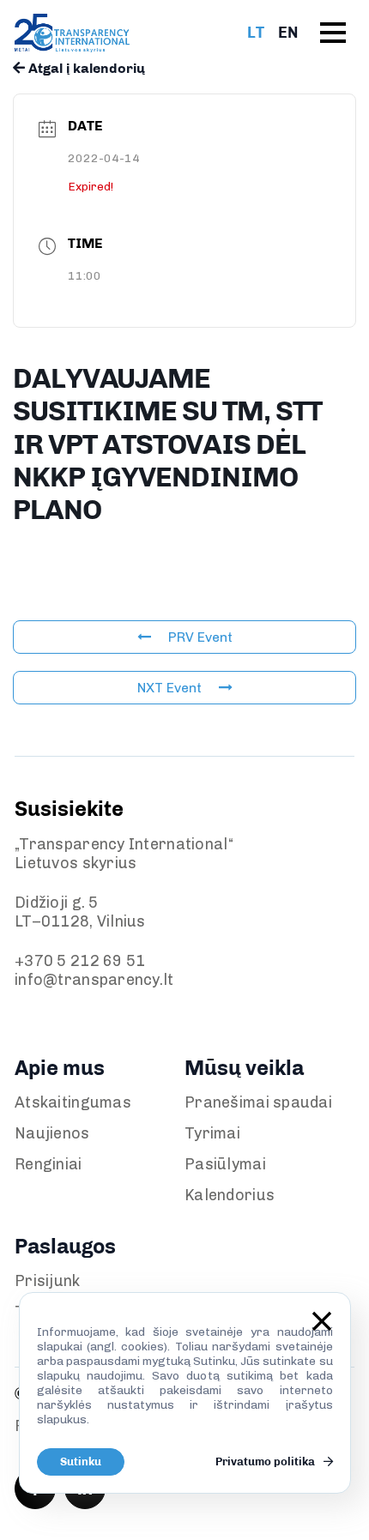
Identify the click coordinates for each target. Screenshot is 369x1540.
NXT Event (169, 687)
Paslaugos (65, 1246)
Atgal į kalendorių (85, 68)
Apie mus (60, 1067)
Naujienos (52, 1133)
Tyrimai (212, 1133)
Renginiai (48, 1164)
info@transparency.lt (94, 979)
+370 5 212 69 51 (80, 960)
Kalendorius (229, 1195)
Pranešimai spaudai (258, 1102)
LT (255, 32)
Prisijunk (48, 1280)
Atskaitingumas (73, 1102)
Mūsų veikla (244, 1067)
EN (288, 32)
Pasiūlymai (225, 1164)
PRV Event (200, 637)
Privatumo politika (266, 1461)
